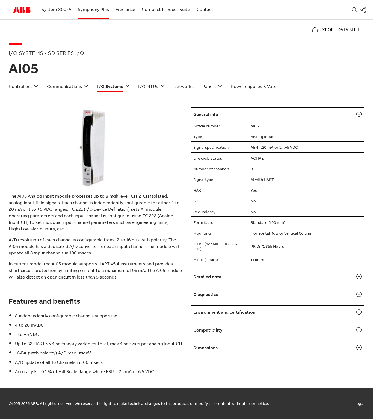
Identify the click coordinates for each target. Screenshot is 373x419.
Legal (359, 403)
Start (22, 10)
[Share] (364, 9)
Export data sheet (341, 29)
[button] (23, 88)
